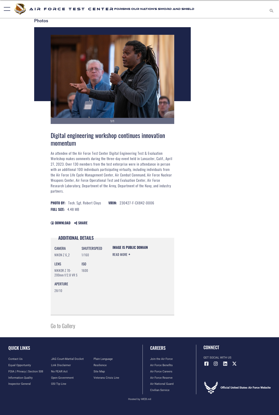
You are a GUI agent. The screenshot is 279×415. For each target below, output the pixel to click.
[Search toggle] (272, 9)
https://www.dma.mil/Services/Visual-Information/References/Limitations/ (136, 302)
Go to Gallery (63, 325)
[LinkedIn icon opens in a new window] (225, 364)
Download (62, 222)
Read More (120, 254)
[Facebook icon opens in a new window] (206, 364)
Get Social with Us (217, 357)
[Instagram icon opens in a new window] (216, 364)
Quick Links (19, 348)
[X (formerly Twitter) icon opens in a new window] (234, 364)
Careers (158, 348)
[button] (6, 9)
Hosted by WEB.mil (139, 399)
